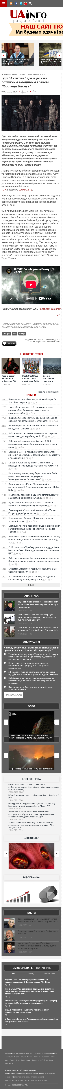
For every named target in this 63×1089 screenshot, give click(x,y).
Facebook (44, 308)
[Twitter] (20, 3)
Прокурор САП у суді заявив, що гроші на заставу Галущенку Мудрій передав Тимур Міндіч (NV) (31, 804)
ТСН (4, 189)
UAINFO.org (25, 189)
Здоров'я (45, 1057)
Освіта (29, 1057)
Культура (9, 1057)
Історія (23, 1057)
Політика (29, 1053)
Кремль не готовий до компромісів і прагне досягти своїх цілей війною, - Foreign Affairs (38, 628)
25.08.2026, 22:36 (15, 809)
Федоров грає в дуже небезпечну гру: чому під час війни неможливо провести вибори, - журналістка (38, 604)
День (13, 974)
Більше (31, 585)
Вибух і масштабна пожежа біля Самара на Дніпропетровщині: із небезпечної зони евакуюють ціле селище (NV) (33, 787)
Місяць (31, 974)
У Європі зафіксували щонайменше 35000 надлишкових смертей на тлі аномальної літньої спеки (32, 444)
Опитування (31, 642)
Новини (31, 395)
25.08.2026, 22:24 (15, 819)
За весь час (49, 974)
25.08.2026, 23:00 (15, 792)
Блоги (31, 912)
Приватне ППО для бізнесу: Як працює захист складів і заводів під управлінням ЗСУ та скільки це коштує (37, 617)
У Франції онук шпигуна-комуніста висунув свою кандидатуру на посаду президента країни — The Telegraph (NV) (31, 825)
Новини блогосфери (34, 74)
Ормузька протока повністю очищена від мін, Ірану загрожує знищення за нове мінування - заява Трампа (34, 529)
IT (40, 1057)
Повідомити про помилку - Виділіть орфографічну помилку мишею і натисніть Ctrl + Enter (30, 325)
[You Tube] (25, 3)
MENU (3, 3)
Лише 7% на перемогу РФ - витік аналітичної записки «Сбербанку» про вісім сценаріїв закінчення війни (30, 410)
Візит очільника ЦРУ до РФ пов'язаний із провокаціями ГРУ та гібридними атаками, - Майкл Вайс (33, 487)
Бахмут (22, 334)
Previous (3, 55)
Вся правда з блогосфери (13, 74)
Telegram (56, 308)
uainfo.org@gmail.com (39, 1080)
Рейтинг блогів (47, 1060)
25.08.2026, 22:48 (15, 800)
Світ (55, 1053)
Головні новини (18, 1053)
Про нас (8, 1080)
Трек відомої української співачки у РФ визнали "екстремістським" (11, 381)
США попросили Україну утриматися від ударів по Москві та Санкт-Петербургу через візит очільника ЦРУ (33, 550)
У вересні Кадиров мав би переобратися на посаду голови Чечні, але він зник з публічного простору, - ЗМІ (34, 539)
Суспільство (38, 1053)
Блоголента (36, 1060)
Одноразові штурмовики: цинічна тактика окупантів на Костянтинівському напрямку (37, 920)
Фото (31, 706)
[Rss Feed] (10, 3)
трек (15, 334)
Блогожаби (31, 838)
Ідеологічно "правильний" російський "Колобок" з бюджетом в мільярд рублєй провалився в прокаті (37, 945)
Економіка (49, 1053)
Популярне (43, 967)
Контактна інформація (20, 1080)
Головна (8, 1053)
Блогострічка (31, 779)
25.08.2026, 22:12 (15, 830)
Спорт (53, 1057)
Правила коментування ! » (49, 392)
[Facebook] (15, 3)
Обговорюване (23, 967)
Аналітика (31, 595)
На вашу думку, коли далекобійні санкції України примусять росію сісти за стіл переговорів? (31, 649)
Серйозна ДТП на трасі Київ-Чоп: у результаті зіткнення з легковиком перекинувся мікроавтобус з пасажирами (34, 455)
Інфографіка (31, 877)
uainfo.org (33, 1073)
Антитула (6, 334)
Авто (36, 1057)
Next (60, 55)
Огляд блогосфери (23, 1060)
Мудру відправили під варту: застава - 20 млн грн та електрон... (16, 61)
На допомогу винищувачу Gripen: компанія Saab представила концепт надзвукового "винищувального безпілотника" (32, 476)
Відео (12, 1060)
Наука (16, 1057)
